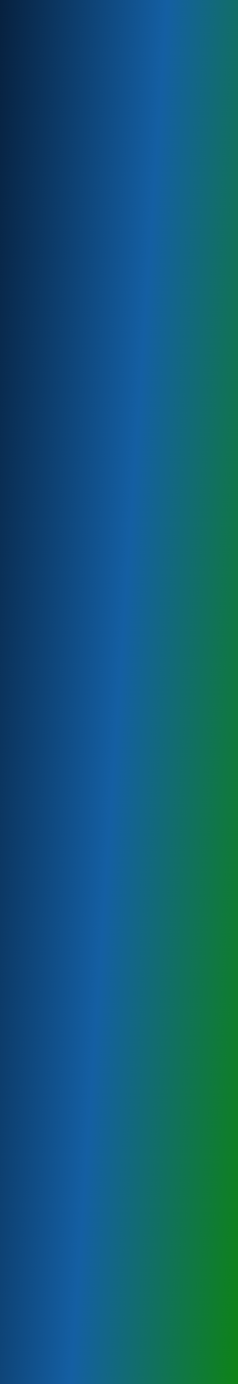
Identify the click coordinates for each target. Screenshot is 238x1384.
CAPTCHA (5, 95)
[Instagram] (177, 1)
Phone (62, 51)
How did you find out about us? (71, 61)
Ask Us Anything (8, 81)
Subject (5, 72)
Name (5, 51)
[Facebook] (174, 1)
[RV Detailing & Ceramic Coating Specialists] (69, 8)
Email (4, 61)
